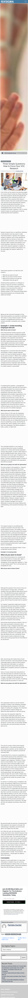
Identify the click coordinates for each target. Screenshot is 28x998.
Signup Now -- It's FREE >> (14, 902)
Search (3, 955)
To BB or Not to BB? (22, 938)
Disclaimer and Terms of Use (13, 914)
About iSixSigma (5, 989)
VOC (20, 934)
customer (8, 934)
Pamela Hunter (19, 171)
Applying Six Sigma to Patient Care (8, 938)
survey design (14, 934)
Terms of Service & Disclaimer (9, 992)
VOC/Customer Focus (10, 153)
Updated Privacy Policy (7, 994)
